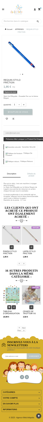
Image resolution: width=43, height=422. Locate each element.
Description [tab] (11, 174)
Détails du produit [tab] (31, 175)
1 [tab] (20, 74)
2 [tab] (23, 74)
